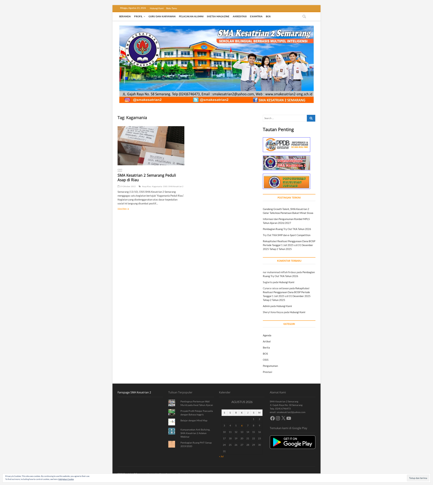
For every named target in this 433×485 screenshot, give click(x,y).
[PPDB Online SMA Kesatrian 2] (286, 139)
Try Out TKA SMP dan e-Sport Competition (286, 235)
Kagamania (157, 186)
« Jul (221, 456)
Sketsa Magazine (218, 16)
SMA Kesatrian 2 (175, 186)
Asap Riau (146, 186)
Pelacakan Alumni (191, 16)
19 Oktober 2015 (127, 186)
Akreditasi (240, 16)
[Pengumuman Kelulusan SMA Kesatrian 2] (286, 175)
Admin (266, 306)
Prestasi (267, 371)
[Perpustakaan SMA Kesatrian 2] (286, 157)
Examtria (256, 16)
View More (126, 209)
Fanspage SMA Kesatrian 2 (134, 392)
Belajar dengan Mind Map (193, 420)
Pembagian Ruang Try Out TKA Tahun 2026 (287, 228)
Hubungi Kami (157, 8)
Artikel (267, 341)
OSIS (120, 169)
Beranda (125, 16)
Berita (266, 347)
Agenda (267, 335)
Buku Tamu (171, 8)
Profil (138, 16)
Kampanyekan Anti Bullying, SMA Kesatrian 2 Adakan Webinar (195, 433)
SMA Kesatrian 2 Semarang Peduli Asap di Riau (147, 177)
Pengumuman (270, 365)
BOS (268, 16)
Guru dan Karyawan (162, 16)
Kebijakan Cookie (66, 479)
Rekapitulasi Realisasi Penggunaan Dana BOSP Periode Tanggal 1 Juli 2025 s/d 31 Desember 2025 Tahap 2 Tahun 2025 (289, 245)
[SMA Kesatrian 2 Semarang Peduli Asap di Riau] (151, 145)
